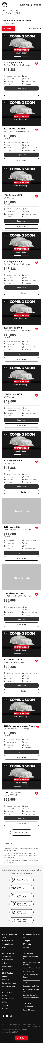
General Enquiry (29, 1010)
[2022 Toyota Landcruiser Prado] (21, 710)
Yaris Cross (6, 956)
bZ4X (4, 969)
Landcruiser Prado (9, 983)
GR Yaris (26, 947)
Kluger (4, 976)
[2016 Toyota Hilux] (21, 511)
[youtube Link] (7, 1016)
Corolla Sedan (7, 944)
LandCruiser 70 (8, 999)
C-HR (4, 963)
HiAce (4, 1002)
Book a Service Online (31, 986)
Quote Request (29, 971)
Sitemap (12, 1024)
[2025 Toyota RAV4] (21, 46)
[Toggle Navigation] (39, 12)
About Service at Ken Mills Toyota (31, 990)
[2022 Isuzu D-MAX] (21, 644)
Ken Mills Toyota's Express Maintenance (31, 996)
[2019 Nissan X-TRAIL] (21, 577)
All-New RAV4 (7, 966)
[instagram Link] (10, 1016)
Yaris (4, 937)
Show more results (21, 832)
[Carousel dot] (17, 56)
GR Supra (26, 940)
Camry (4, 947)
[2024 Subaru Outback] (21, 113)
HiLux (4, 995)
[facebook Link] (3, 1016)
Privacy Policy (17, 1025)
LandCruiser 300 (8, 986)
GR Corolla (27, 944)
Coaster (5, 1009)
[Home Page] (10, 4)
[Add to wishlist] (36, 63)
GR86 (25, 937)
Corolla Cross (7, 959)
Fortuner (5, 979)
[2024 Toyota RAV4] (21, 378)
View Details (21, 94)
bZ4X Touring (7, 973)
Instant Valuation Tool (31, 968)
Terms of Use (25, 1025)
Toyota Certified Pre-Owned (31, 975)
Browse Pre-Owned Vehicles (30, 957)
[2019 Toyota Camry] (21, 776)
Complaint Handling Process (34, 1025)
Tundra (5, 1005)
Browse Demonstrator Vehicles (31, 963)
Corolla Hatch (7, 940)
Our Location (28, 1006)
